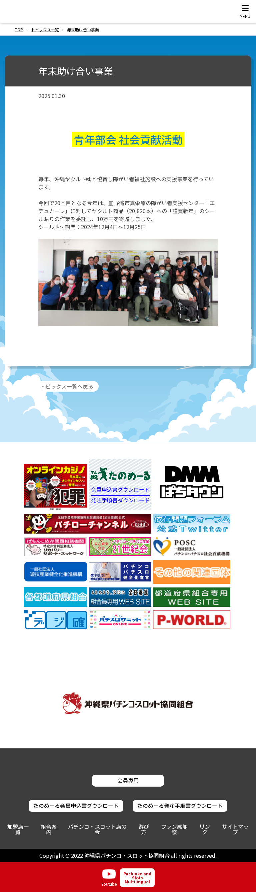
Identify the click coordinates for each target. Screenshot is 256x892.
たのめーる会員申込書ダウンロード (76, 806)
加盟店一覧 (18, 829)
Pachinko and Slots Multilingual (137, 877)
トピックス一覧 (45, 29)
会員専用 (128, 780)
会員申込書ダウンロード (120, 490)
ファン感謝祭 (174, 829)
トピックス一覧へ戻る (66, 386)
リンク (204, 829)
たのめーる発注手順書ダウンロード (180, 806)
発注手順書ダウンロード (120, 500)
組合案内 (49, 829)
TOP (19, 29)
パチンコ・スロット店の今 (97, 829)
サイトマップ (235, 829)
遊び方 (143, 829)
